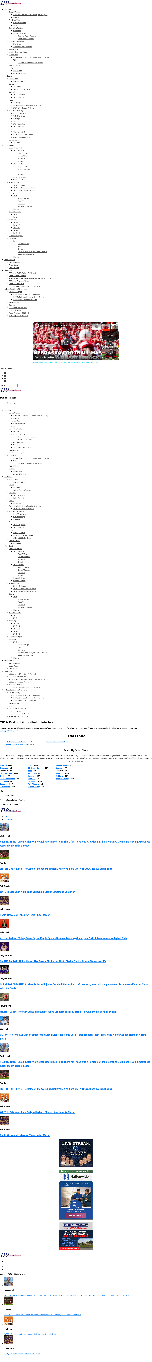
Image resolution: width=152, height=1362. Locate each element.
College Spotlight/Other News (15, 289)
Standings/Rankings (16, 41)
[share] (97, 324)
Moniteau (31, 778)
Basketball (8, 76)
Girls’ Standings (19, 116)
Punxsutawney (34, 786)
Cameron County (6, 773)
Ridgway (59, 768)
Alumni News (14, 302)
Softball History (19, 179)
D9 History (17, 70)
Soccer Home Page (25, 206)
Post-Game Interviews (17, 275)
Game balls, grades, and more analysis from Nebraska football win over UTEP (67, 325)
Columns (12, 305)
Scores (11, 84)
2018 (15, 217)
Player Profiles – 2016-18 (19, 313)
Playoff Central (14, 65)
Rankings (16, 118)
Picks (15, 25)
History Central (19, 132)
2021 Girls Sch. (18, 97)
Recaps (16, 17)
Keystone (31, 776)
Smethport (60, 773)
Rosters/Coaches (19, 33)
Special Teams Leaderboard (16, 744)
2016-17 (16, 230)
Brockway (4, 768)
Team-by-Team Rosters (27, 36)
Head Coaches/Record (26, 38)
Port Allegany (33, 784)
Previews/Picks (14, 20)
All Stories (17, 142)
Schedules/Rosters (16, 28)
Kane (30, 770)
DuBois (30, 765)
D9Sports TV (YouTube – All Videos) (22, 273)
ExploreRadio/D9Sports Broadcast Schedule (25, 105)
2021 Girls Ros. (19, 126)
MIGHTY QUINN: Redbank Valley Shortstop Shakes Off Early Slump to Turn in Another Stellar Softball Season (58, 1011)
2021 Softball (18, 163)
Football (7, 9)
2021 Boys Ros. (19, 124)
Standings (17, 44)
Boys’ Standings (19, 113)
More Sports (9, 145)
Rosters (12, 121)
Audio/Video (13, 54)
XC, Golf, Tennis (15, 211)
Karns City (32, 773)
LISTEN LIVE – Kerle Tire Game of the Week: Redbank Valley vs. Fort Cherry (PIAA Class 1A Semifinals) (56, 868)
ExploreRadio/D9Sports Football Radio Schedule (31, 57)
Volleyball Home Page (26, 254)
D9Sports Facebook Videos (19, 281)
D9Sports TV (9, 270)
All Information (14, 262)
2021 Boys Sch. (19, 94)
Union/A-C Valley (62, 778)
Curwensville (5, 786)
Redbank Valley (62, 765)
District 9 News (15, 310)
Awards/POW (14, 49)
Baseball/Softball (15, 147)
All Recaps (17, 102)
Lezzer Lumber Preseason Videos (30, 62)
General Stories (14, 139)
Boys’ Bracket (14, 265)
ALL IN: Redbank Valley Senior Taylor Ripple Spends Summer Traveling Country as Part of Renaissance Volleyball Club (63, 938)
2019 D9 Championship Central (24, 187)
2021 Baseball (18, 150)
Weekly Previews (19, 22)
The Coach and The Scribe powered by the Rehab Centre (30, 278)
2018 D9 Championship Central (24, 190)
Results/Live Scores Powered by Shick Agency (30, 14)
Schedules (17, 30)
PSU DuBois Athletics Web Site (25, 299)
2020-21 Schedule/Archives (23, 108)
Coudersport (5, 784)
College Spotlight (15, 291)
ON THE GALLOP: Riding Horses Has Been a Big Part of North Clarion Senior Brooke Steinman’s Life (53, 961)
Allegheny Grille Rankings (22, 46)
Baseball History (19, 177)
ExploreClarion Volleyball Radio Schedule (32, 251)
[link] (37, 325)
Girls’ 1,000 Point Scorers (22, 137)
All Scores (17, 86)
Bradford (3, 765)
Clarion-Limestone (7, 778)
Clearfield (4, 781)
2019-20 (16, 222)
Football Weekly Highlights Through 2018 (24, 286)
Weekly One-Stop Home (18, 52)
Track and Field (14, 182)
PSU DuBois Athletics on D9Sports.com (28, 294)
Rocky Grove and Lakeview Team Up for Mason (25, 915)
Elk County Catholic (35, 768)
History (12, 68)
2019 (15, 195)
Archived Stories (19, 73)
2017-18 (16, 227)
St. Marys (59, 776)
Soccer (11, 193)
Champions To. (9, 259)
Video (15, 60)
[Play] (110, 344)
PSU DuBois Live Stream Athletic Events (28, 297)
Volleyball (12, 238)
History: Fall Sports (16, 235)
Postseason (13, 78)
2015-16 (16, 233)
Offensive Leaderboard (16, 741)
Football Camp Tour (16, 283)
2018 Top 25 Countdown (18, 315)
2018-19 (16, 225)
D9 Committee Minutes (18, 307)
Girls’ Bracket (14, 267)
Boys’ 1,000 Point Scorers (23, 134)
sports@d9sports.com (9, 730)
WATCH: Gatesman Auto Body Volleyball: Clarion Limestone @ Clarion (37, 891)
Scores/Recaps (14, 12)
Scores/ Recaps (24, 155)
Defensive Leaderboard (55, 741)
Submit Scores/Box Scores (23, 89)
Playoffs (21, 201)
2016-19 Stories (19, 185)
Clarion (3, 776)
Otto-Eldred (32, 781)
